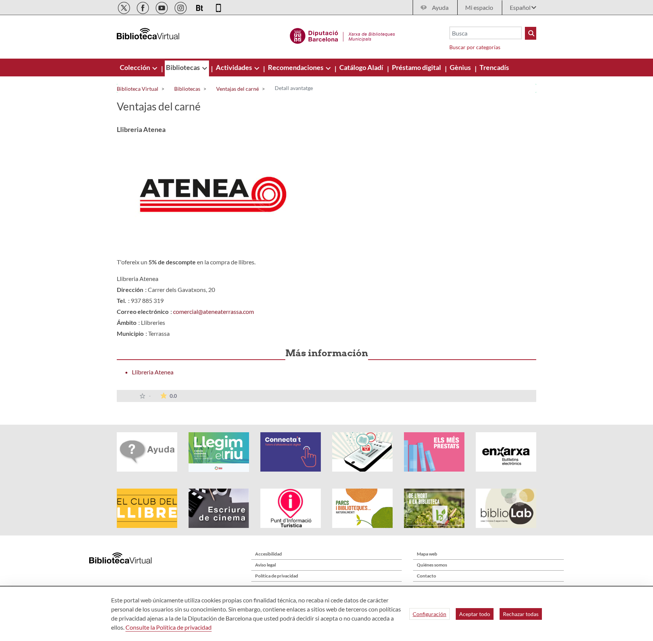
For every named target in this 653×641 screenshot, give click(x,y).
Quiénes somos (432, 565)
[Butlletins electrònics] (200, 7)
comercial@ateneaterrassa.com (213, 311)
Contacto (426, 576)
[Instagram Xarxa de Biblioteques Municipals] (181, 7)
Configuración (429, 614)
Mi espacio (479, 7)
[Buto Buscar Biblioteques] (530, 33)
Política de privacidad (276, 576)
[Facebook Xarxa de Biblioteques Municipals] (143, 7)
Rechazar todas (520, 614)
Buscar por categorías (474, 47)
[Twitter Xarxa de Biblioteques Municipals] (124, 7)
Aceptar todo (474, 614)
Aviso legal (265, 565)
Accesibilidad (268, 554)
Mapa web (427, 554)
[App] (218, 7)
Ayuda (440, 7)
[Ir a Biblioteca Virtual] (342, 35)
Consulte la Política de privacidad (168, 627)
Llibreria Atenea (152, 372)
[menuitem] (135, 67)
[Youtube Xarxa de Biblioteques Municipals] (162, 7)
